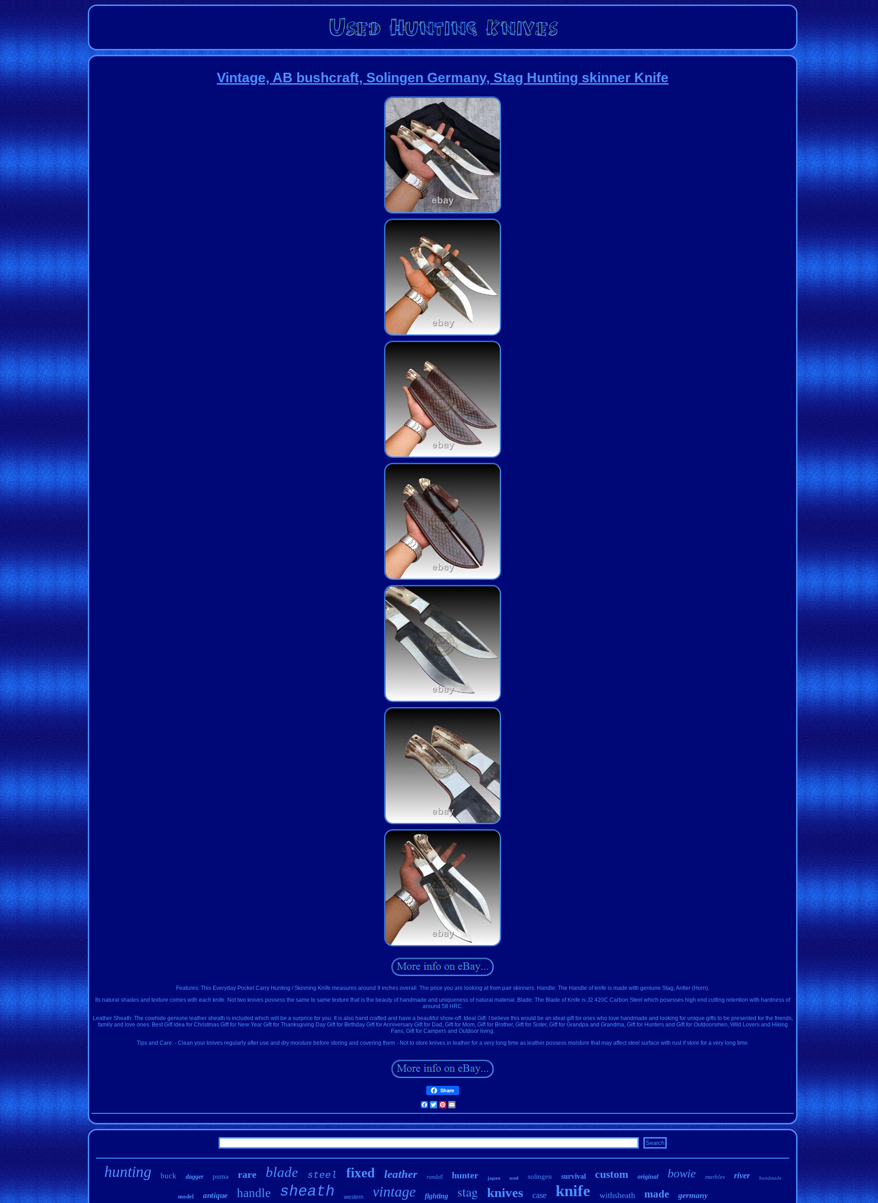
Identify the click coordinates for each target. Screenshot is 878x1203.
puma (221, 1176)
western (354, 1197)
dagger (194, 1176)
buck (169, 1175)
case (539, 1195)
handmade (770, 1178)
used (514, 1178)
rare (247, 1174)
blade (282, 1172)
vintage (394, 1191)
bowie (682, 1173)
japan (493, 1178)
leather (401, 1174)
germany (693, 1195)
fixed (360, 1172)
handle (254, 1193)
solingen (540, 1176)
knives (505, 1192)
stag (467, 1191)
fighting (436, 1196)
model (186, 1196)
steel (322, 1175)
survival (573, 1176)
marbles (715, 1176)
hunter (465, 1175)
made (656, 1194)
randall (435, 1177)
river (742, 1175)
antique (215, 1195)
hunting (127, 1171)
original (647, 1176)
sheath (307, 1191)
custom (611, 1174)
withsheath (617, 1195)
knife (573, 1191)
